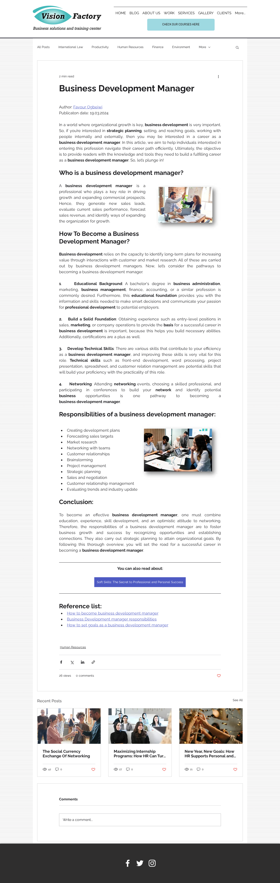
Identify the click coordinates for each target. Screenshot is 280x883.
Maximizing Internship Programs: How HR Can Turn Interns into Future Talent (140, 753)
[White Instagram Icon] (152, 863)
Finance (157, 47)
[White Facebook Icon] (127, 863)
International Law (70, 47)
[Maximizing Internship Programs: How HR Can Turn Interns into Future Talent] (140, 726)
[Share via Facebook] (61, 662)
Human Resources (130, 47)
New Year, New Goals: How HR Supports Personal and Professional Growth (209, 753)
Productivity (100, 47)
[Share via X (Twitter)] (72, 662)
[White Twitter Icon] (140, 863)
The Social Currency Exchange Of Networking (66, 753)
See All (238, 700)
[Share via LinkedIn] (82, 662)
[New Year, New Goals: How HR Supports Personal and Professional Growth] (211, 726)
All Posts (43, 47)
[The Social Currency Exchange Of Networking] (69, 726)
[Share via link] (93, 662)
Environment (181, 47)
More (202, 47)
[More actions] (218, 76)
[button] (237, 47)
